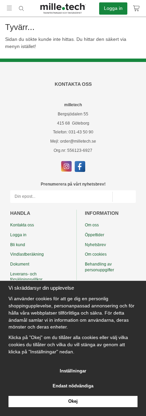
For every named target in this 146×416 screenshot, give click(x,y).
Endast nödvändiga (73, 385)
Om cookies (96, 254)
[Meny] (9, 8)
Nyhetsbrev (95, 245)
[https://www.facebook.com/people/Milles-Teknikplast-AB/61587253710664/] (80, 166)
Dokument (19, 264)
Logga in (113, 8)
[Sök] (21, 8)
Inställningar (73, 370)
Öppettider (94, 235)
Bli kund (17, 245)
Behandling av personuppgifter (99, 267)
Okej (73, 401)
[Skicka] (124, 196)
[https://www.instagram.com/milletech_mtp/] (66, 166)
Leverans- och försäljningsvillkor (26, 277)
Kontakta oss (22, 225)
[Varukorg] (137, 8)
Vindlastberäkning (27, 254)
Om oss (92, 225)
